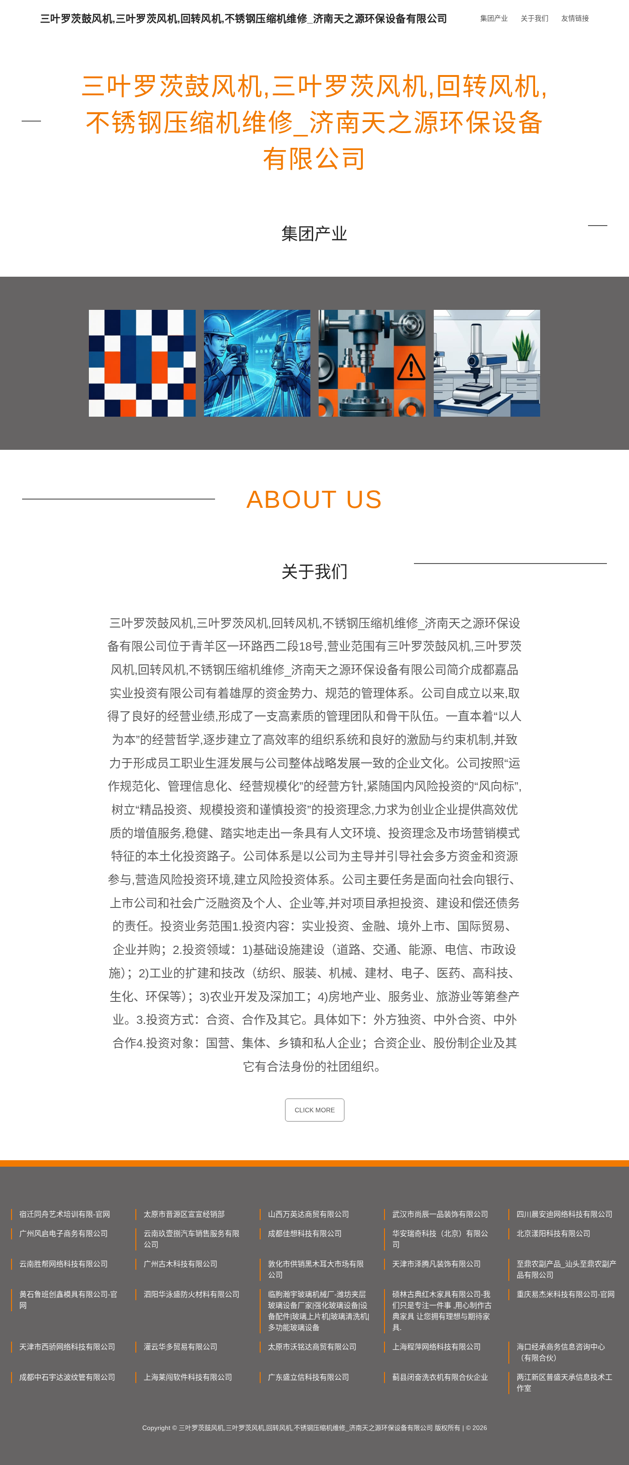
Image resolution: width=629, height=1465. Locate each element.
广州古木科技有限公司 (180, 1264)
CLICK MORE (315, 1110)
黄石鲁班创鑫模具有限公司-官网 (68, 1300)
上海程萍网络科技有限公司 (436, 1347)
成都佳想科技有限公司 (305, 1234)
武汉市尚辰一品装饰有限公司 (440, 1214)
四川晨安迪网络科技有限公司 (564, 1214)
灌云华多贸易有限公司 (180, 1347)
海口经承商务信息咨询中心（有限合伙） (561, 1352)
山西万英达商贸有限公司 (308, 1214)
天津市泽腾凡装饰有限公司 (436, 1264)
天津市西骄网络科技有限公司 (67, 1347)
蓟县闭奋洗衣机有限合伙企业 (440, 1377)
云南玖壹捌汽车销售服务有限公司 (191, 1239)
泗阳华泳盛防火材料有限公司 (191, 1294)
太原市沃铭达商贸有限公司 (312, 1347)
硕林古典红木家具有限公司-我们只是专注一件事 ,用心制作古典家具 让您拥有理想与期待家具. (442, 1311)
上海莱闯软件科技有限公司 (188, 1377)
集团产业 (494, 18)
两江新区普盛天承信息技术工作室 (564, 1382)
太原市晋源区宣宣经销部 (184, 1214)
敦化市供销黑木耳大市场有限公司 (316, 1269)
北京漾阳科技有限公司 (553, 1234)
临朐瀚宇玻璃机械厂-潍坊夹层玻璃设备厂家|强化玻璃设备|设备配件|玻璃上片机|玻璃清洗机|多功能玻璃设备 (318, 1311)
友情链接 (575, 18)
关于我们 (534, 18)
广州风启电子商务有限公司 (63, 1234)
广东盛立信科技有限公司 (308, 1377)
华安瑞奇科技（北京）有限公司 (440, 1239)
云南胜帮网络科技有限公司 (63, 1264)
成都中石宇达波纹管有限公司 (67, 1377)
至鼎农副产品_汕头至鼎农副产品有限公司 (567, 1269)
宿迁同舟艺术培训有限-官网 (64, 1214)
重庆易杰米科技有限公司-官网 (566, 1294)
